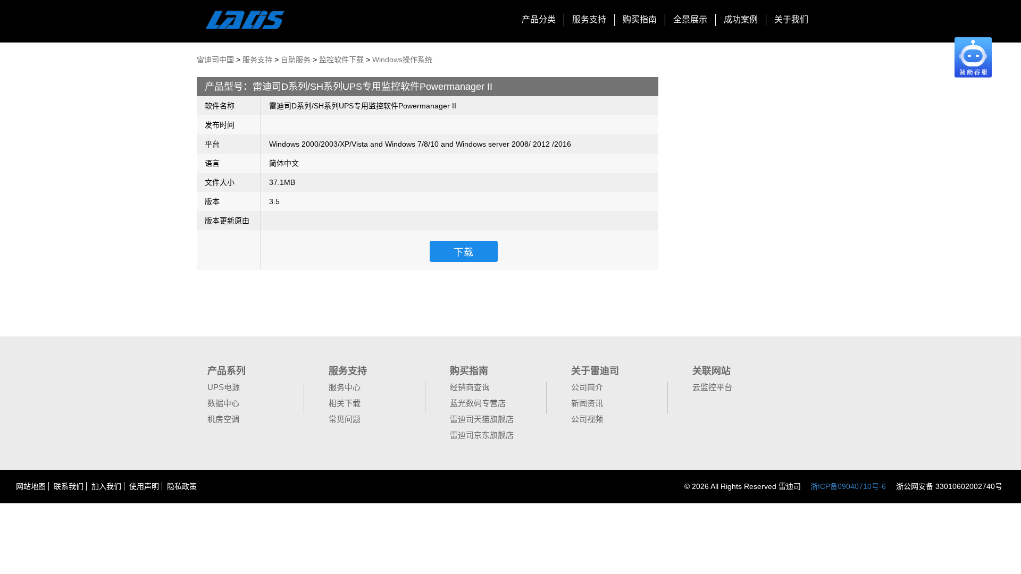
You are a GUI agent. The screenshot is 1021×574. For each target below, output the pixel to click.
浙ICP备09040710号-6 (848, 486)
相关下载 (345, 403)
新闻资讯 (587, 403)
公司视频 (587, 419)
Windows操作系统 (402, 59)
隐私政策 (182, 486)
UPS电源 (223, 387)
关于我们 (791, 19)
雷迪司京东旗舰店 (482, 435)
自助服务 (296, 59)
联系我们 (68, 486)
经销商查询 (470, 387)
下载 (464, 252)
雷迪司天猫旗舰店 (482, 419)
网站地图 (31, 486)
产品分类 (539, 19)
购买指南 (640, 19)
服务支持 (589, 19)
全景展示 (690, 19)
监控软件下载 (341, 59)
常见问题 (345, 419)
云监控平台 (712, 387)
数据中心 (223, 403)
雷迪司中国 (215, 59)
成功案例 (741, 19)
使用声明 (144, 486)
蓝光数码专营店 (478, 403)
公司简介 (587, 387)
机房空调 (223, 419)
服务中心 (345, 387)
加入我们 (106, 486)
